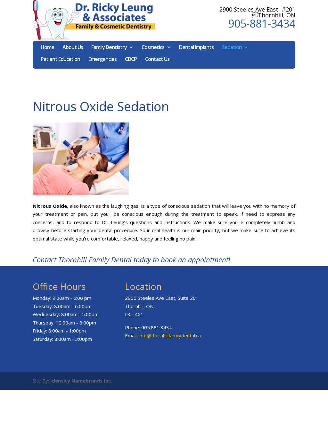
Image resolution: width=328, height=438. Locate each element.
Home (47, 48)
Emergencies (102, 60)
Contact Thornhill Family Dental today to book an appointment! (131, 259)
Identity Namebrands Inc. (81, 380)
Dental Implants (196, 48)
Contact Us (157, 60)
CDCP (131, 60)
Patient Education (60, 60)
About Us (72, 48)
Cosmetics (153, 48)
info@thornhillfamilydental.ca (170, 335)
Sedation (232, 48)
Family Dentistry (109, 48)
